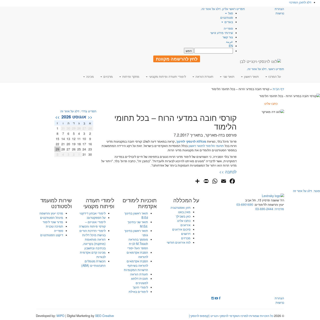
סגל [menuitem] (230, 13)
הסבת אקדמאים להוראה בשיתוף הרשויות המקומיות (136, 265)
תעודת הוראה (139, 274)
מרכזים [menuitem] (108, 76)
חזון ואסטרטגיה (180, 207)
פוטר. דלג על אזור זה (306, 191)
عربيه (229, 41)
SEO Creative (104, 315)
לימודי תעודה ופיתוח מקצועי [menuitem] (167, 76)
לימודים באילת (138, 291)
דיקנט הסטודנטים (51, 235)
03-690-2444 (264, 209)
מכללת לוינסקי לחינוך (191, 141)
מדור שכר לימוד (53, 222)
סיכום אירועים (181, 229)
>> (57, 117)
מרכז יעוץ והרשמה (51, 213)
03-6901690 (244, 204)
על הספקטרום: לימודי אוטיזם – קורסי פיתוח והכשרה (92, 221)
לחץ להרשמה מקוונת (176, 59)
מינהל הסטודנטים (51, 217)
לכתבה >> (228, 171)
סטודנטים (226, 17)
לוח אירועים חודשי (178, 242)
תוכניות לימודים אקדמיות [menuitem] (140, 203)
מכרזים (185, 238)
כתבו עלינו (183, 220)
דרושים (185, 233)
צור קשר (227, 37)
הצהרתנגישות (279, 11)
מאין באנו (184, 212)
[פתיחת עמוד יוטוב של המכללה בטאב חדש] (216, 298)
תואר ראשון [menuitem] (251, 76)
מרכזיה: (278, 209)
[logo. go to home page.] (260, 61)
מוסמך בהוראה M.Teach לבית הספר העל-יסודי (137, 243)
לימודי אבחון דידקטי (92, 213)
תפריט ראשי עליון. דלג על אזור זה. (223, 9)
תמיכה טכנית (54, 226)
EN (231, 46)
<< (90, 117)
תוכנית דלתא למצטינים (139, 280)
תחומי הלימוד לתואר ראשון (206, 145)
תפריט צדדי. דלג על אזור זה (78, 111)
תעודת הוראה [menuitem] (204, 76)
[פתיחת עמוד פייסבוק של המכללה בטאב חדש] (220, 298)
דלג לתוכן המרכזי (300, 2)
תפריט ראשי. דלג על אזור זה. (265, 69)
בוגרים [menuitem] (228, 22)
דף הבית (278, 89)
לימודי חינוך (140, 287)
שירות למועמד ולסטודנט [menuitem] (56, 203)
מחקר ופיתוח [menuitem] (130, 76)
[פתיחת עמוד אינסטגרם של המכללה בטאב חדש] (212, 298)
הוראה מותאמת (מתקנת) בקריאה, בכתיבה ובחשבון (94, 243)
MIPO (60, 315)
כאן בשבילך (183, 216)
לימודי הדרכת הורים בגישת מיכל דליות (92, 232)
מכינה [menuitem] (89, 76)
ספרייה (228, 28)
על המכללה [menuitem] (186, 200)
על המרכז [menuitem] (274, 76)
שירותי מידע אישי (221, 32)
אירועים (185, 225)
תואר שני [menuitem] (228, 76)
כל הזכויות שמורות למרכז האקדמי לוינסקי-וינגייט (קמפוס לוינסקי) (231, 315)
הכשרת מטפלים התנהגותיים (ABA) (93, 263)
